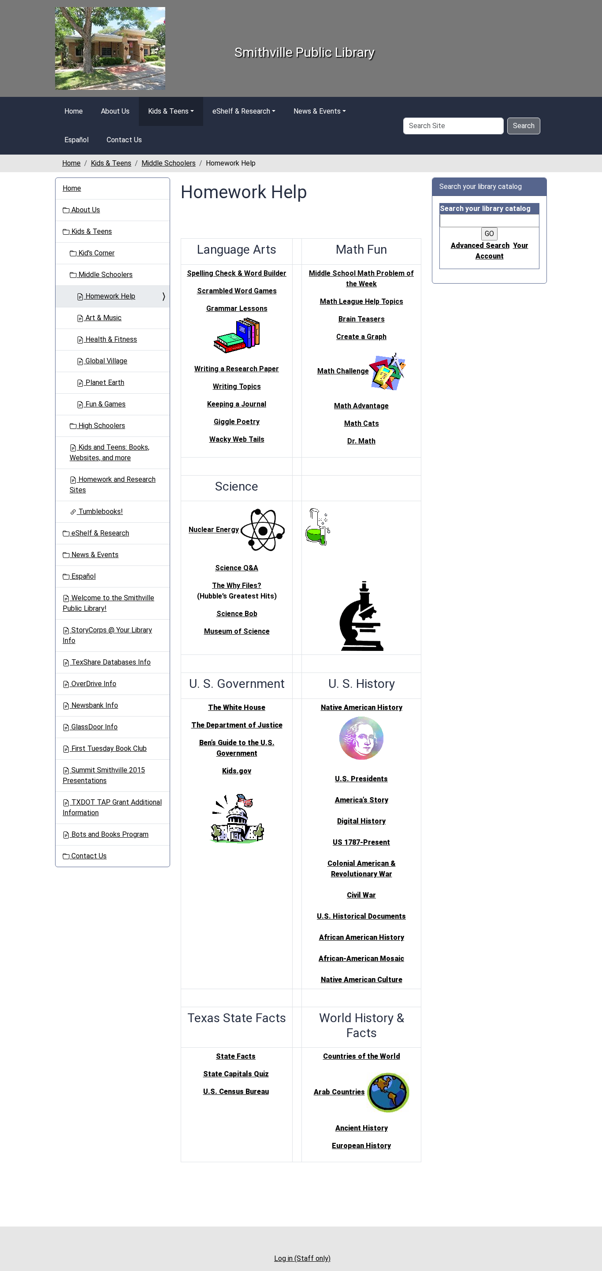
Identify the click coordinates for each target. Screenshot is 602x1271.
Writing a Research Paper (236, 369)
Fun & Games (105, 404)
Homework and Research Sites (113, 484)
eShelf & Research (241, 111)
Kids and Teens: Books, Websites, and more (109, 452)
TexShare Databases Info (110, 662)
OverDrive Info (93, 684)
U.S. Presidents (361, 779)
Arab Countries (339, 1092)
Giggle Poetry (237, 422)
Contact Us (124, 140)
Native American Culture (361, 979)
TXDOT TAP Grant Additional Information (112, 807)
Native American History (361, 707)
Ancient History (361, 1128)
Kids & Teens (168, 111)
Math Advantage (361, 406)
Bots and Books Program (109, 834)
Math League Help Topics (361, 301)
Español (76, 140)
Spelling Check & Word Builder (236, 273)
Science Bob (236, 614)
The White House (236, 707)
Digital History (361, 821)
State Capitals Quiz (236, 1074)
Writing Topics (237, 386)
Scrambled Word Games (237, 291)
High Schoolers (101, 425)
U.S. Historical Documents (361, 916)
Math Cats (361, 423)
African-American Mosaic (361, 958)
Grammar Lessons (237, 308)
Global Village (105, 361)
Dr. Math (361, 441)
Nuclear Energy (214, 530)
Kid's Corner (96, 253)
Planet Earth (104, 382)
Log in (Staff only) (302, 1258)
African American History (361, 937)
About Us (115, 111)
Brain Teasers (361, 319)
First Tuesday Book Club (108, 748)
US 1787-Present (361, 842)
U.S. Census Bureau (236, 1091)
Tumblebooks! (100, 511)
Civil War (361, 895)
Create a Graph (361, 337)
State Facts (236, 1056)
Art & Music (103, 318)
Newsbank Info (94, 705)
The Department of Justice (236, 725)
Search (524, 126)
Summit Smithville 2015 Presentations (104, 775)
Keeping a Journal (236, 404)
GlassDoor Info (94, 727)
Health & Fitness (110, 339)
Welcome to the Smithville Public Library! (108, 603)
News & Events (317, 111)
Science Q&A (236, 568)
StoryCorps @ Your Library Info (107, 635)
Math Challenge (343, 371)
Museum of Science (237, 631)
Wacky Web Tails (236, 439)
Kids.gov (236, 771)
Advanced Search (480, 245)
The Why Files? (236, 585)
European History (361, 1146)
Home (73, 111)
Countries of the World (361, 1056)
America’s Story (361, 800)
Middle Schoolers (168, 163)
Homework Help (109, 296)
